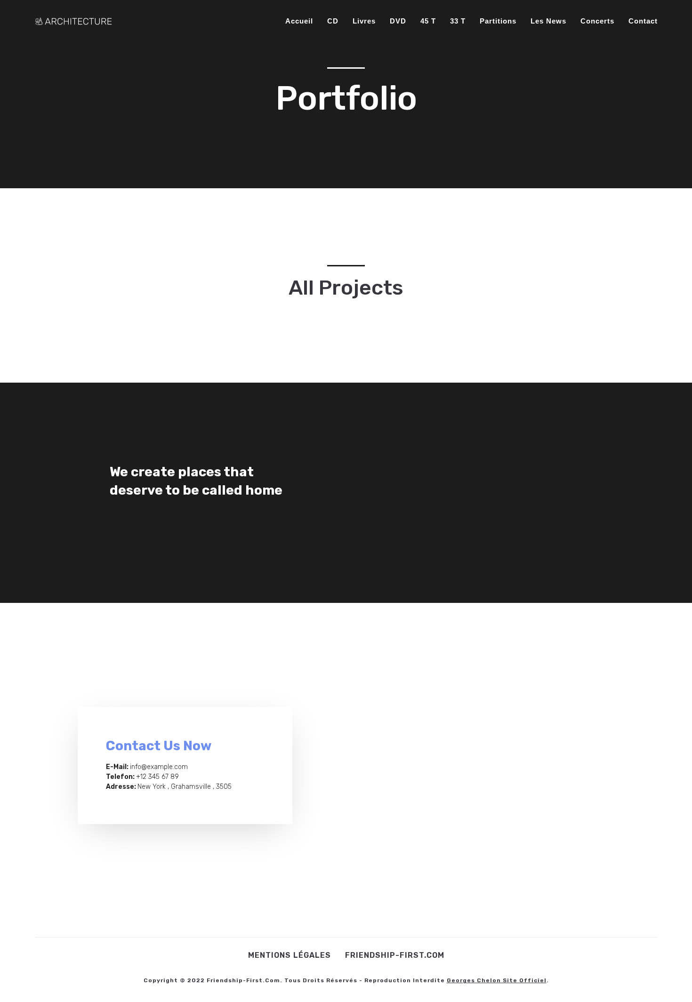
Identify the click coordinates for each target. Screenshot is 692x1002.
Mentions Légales (289, 955)
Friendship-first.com (394, 955)
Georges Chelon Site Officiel (497, 980)
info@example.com (159, 767)
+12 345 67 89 (157, 777)
